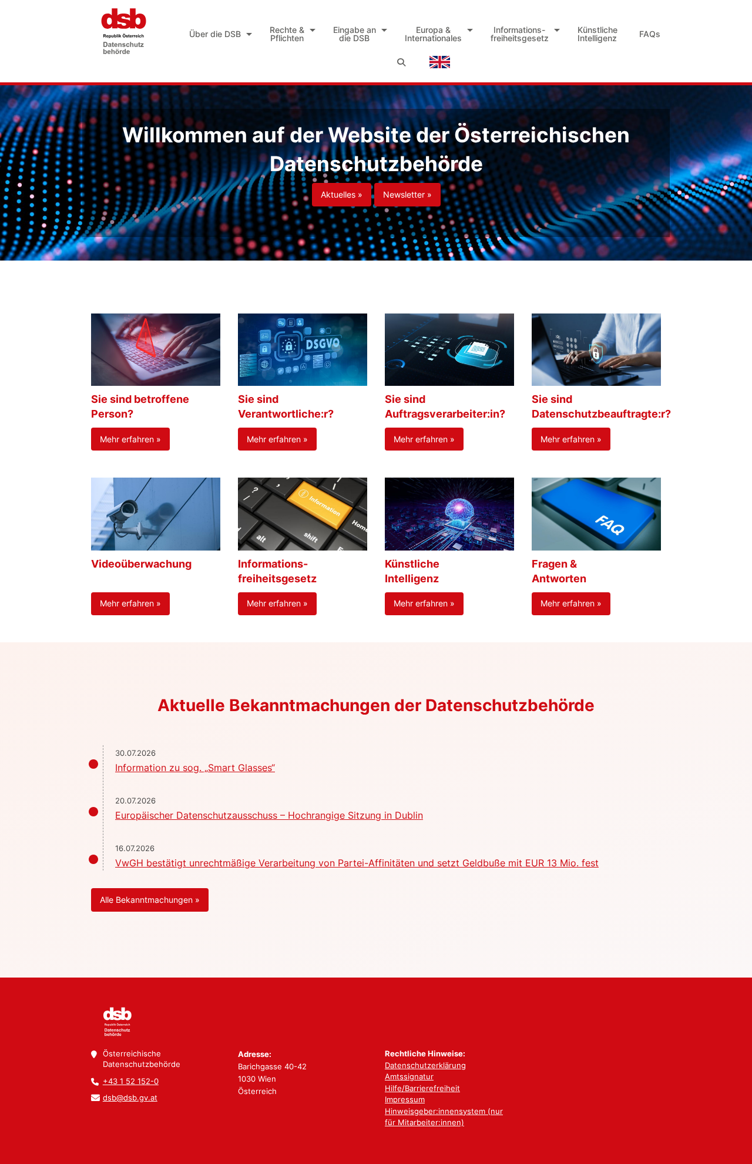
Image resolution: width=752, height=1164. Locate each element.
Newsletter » (407, 194)
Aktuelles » (341, 194)
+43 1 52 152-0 (131, 1081)
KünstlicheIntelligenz (597, 34)
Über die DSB (215, 34)
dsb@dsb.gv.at (130, 1097)
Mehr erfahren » (130, 439)
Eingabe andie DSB (354, 34)
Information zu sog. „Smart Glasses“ (195, 767)
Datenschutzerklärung (425, 1065)
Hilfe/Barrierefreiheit (422, 1088)
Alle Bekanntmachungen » (150, 900)
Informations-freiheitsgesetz (520, 34)
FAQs (649, 34)
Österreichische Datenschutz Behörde (123, 31)
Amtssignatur (409, 1076)
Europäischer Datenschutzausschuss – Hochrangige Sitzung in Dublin (269, 815)
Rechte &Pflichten (287, 34)
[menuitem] (219, 34)
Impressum (405, 1099)
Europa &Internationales (433, 34)
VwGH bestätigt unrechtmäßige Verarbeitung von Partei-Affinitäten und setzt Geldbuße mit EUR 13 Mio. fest (357, 863)
